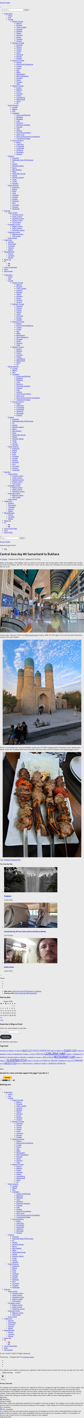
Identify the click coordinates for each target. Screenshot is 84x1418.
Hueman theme (28, 1357)
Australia (15, 158)
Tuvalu (14, 181)
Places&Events (9, 252)
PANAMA (32, 1057)
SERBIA (3, 1060)
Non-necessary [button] (5, 1407)
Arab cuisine (12, 238)
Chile (14, 193)
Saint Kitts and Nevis (23, 133)
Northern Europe (18, 43)
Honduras (19, 150)
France (18, 92)
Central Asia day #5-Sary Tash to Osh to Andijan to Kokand (25, 931)
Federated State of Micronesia (22, 160)
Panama (19, 154)
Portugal (19, 78)
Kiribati (14, 164)
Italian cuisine (17, 228)
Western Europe (18, 86)
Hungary (19, 29)
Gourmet (7, 211)
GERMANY (4, 1054)
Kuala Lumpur (9, 967)
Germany (19, 94)
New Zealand (16, 170)
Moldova (19, 31)
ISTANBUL (26, 1054)
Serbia (18, 80)
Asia (9, 17)
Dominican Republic (23, 125)
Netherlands (20, 99)
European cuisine (14, 224)
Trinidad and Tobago (23, 138)
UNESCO (10, 1063)
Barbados (19, 119)
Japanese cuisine (18, 219)
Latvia (18, 53)
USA (13, 111)
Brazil (14, 191)
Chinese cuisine (17, 215)
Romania (19, 35)
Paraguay (15, 201)
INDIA (10, 1054)
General (11, 242)
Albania (19, 62)
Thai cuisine (16, 222)
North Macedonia (22, 76)
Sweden (19, 58)
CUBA (53, 1051)
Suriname (15, 205)
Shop (6, 269)
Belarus (19, 23)
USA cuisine (16, 236)
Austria (19, 88)
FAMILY (60, 1051)
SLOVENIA (17, 1060)
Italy (17, 70)
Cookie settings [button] (7, 1373)
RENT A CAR (48, 1057)
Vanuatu (15, 183)
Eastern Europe (17, 21)
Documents (12, 244)
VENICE (31, 1063)
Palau (14, 172)
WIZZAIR (44, 1063)
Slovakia (19, 39)
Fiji (13, 162)
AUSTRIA (4, 1051)
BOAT (19, 1051)
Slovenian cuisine (18, 230)
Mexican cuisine (17, 234)
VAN (25, 1063)
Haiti (18, 129)
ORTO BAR (24, 1057)
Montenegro (20, 74)
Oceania (11, 156)
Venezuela (15, 209)
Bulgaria (19, 25)
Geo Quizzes (8, 271)
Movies (10, 258)
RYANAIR (79, 1057)
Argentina (15, 187)
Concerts (11, 256)
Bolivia (14, 189)
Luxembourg (20, 98)
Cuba (18, 121)
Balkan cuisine (17, 226)
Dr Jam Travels (5, 3)
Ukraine (19, 41)
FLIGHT (70, 1050)
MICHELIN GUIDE (14, 1057)
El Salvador (20, 146)
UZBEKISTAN (16, 860)
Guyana (15, 199)
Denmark (19, 45)
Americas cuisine (14, 232)
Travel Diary (8, 14)
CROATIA (44, 1050)
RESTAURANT (64, 1056)
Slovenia (19, 82)
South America (13, 185)
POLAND (39, 1057)
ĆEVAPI (61, 1063)
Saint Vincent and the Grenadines (28, 137)
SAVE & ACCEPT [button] (5, 1417)
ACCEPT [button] (18, 1373)
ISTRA (33, 1054)
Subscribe (5, 1037)
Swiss (18, 101)
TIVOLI (70, 1060)
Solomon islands (18, 178)
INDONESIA (18, 1054)
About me (7, 259)
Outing (10, 254)
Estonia (19, 47)
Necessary (6, 1399)
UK (17, 103)
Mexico (14, 109)
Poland (18, 33)
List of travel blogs (10, 267)
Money (10, 250)
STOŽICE (46, 1061)
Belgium (19, 90)
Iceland (18, 51)
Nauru (14, 168)
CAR (35, 1050)
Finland (19, 49)
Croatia (18, 66)
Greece (18, 68)
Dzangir (4, 559)
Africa (10, 16)
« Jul (1, 1020)
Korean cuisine (17, 220)
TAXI (9, 860)
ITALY (40, 1054)
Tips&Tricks (8, 240)
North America (13, 105)
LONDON (69, 1054)
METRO (3, 1057)
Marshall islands (18, 166)
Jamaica (19, 131)
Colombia (15, 195)
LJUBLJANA (55, 1053)
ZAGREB (53, 1063)
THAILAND (62, 1061)
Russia (18, 37)
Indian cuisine (17, 217)
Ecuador (15, 197)
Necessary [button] (3, 1397)
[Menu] (1, 6)
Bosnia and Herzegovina (24, 64)
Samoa (14, 176)
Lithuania (19, 55)
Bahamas (19, 117)
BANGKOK (12, 1051)
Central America (18, 140)
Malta (18, 72)
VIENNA (37, 1063)
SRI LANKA (37, 1060)
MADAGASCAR (78, 1054)
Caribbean (15, 113)
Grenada (19, 127)
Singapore (7, 896)
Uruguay (15, 207)
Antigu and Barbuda (23, 115)
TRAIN (6, 860)
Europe (10, 19)
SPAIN (30, 1060)
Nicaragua (19, 152)
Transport (11, 246)
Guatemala (20, 148)
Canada (14, 107)
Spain (18, 84)
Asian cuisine (12, 213)
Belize (18, 142)
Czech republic (21, 27)
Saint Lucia (20, 135)
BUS (27, 1050)
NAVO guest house (31, 635)
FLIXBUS (80, 1051)
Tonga (14, 179)
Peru (14, 203)
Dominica (19, 123)
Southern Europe (18, 60)
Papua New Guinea (19, 174)
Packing (11, 248)
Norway (19, 57)
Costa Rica (20, 144)
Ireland (18, 96)
